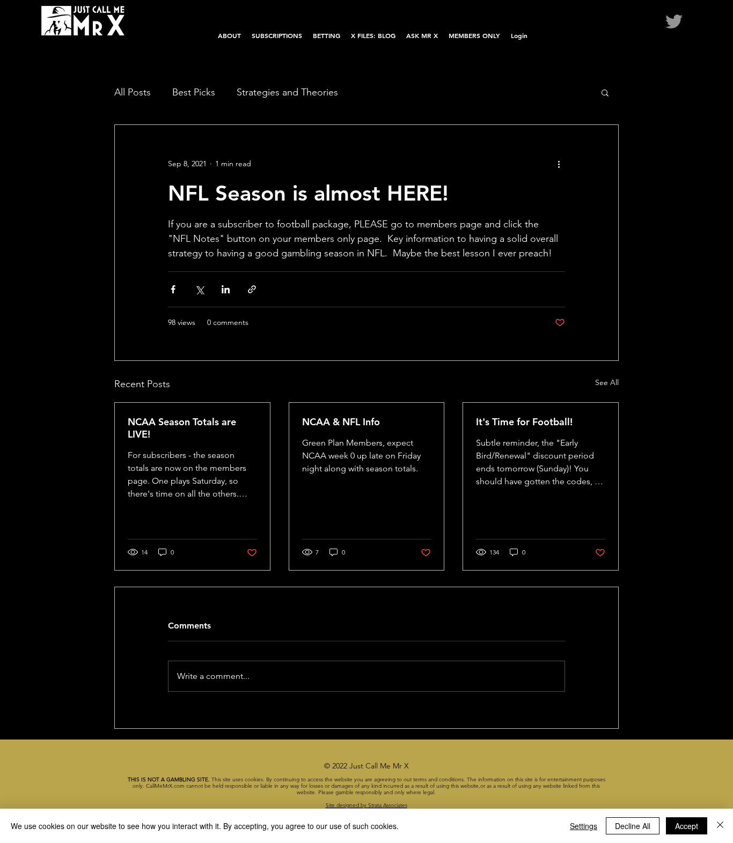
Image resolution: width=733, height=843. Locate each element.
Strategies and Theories (287, 92)
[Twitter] (674, 21)
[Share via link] (252, 289)
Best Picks (193, 92)
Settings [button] (583, 825)
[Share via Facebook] (173, 289)
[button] (605, 92)
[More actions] (558, 163)
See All (607, 382)
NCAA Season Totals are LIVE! (182, 428)
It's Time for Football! (524, 422)
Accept (686, 825)
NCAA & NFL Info (341, 422)
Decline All (632, 825)
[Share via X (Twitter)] (199, 289)
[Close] (720, 825)
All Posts (132, 92)
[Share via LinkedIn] (226, 289)
